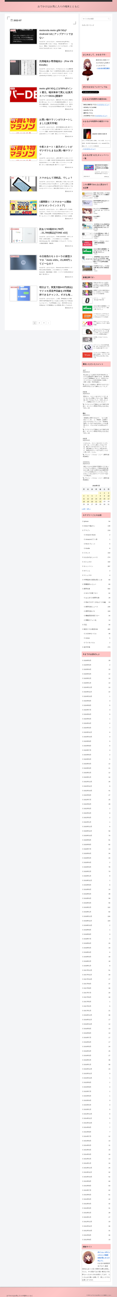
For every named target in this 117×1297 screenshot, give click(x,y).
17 (108, 499)
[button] (108, 19)
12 (88, 499)
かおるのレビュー (103, 104)
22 (100, 501)
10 (108, 496)
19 (88, 501)
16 (104, 499)
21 (96, 501)
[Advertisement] (96, 39)
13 (92, 499)
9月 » (88, 509)
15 (100, 499)
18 (84, 501)
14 (96, 499)
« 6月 (83, 509)
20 (92, 501)
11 (84, 499)
